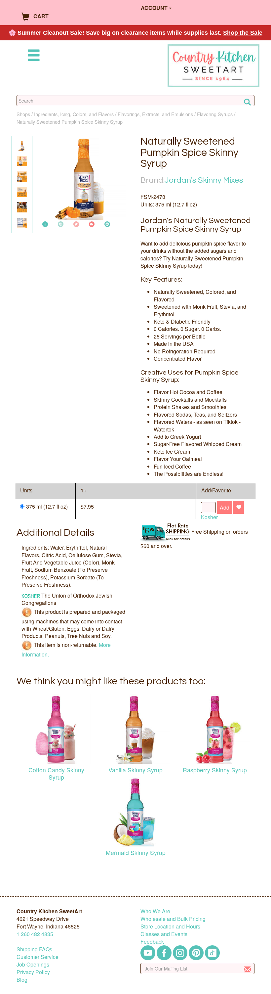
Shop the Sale (242, 32)
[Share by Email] (92, 223)
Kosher (209, 517)
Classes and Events (163, 934)
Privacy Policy (33, 972)
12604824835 (35, 934)
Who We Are (155, 911)
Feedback (152, 941)
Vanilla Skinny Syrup (135, 770)
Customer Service (37, 957)
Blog (22, 979)
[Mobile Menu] (32, 56)
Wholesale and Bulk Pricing (173, 919)
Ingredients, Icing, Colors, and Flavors (74, 114)
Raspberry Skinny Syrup (215, 770)
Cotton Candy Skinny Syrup (56, 773)
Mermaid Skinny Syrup (136, 852)
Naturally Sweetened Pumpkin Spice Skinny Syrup (70, 121)
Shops (23, 114)
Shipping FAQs (34, 949)
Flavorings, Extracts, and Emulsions (155, 114)
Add (224, 507)
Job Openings (33, 964)
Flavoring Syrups (215, 114)
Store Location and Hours (170, 926)
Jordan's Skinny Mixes (204, 180)
